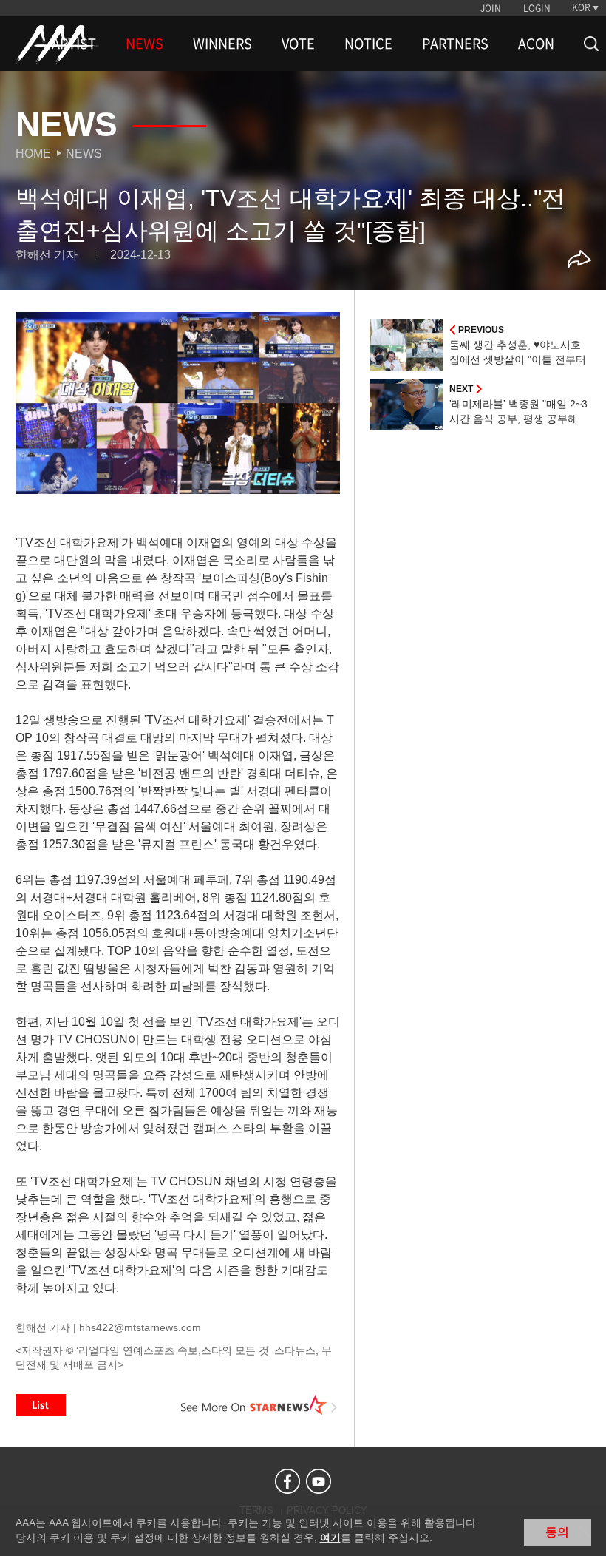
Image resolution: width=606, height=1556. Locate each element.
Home (33, 153)
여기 (330, 1537)
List (41, 1405)
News (84, 153)
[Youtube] (318, 1481)
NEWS (144, 43)
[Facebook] (287, 1481)
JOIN (490, 8)
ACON (536, 43)
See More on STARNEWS (259, 1405)
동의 (557, 1532)
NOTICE (368, 43)
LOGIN (537, 8)
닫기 (583, 1530)
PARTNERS (455, 43)
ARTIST (74, 43)
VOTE (298, 43)
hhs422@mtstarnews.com (140, 1327)
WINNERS (222, 43)
